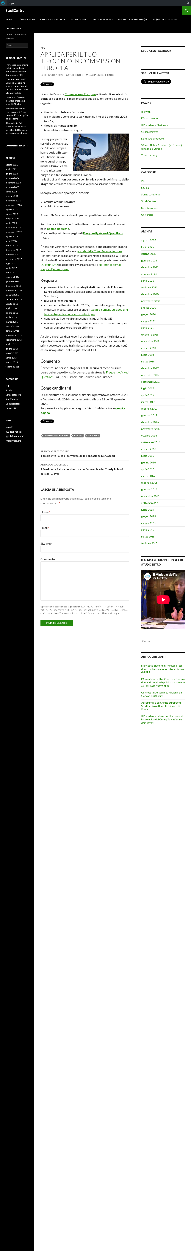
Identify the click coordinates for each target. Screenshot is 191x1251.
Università (147, 214)
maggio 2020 (148, 321)
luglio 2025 (147, 247)
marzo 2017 (148, 401)
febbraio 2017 (149, 408)
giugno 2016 (148, 462)
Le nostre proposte (102, 19)
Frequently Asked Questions (103, 233)
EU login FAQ (49, 264)
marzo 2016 (148, 475)
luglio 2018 (147, 354)
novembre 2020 (150, 300)
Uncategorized (149, 207)
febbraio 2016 (149, 482)
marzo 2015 (148, 536)
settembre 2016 (150, 442)
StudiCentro (15, 10)
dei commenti (15, 436)
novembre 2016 (150, 428)
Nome (45, 512)
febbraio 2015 (149, 543)
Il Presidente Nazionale (52, 19)
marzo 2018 (148, 361)
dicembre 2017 (150, 368)
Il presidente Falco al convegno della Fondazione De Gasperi (77, 453)
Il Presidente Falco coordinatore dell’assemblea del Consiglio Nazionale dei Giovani (83, 469)
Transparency (13, 28)
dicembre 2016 (150, 422)
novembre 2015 (150, 496)
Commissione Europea (80, 94)
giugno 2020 (148, 314)
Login (11, 3)
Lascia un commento (101, 75)
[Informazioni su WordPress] (3, 3)
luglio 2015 (147, 509)
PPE (42, 47)
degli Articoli (14, 431)
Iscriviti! (10, 19)
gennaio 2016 (149, 489)
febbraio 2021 (149, 287)
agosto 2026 (148, 240)
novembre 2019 (150, 341)
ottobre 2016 (149, 435)
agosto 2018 (148, 348)
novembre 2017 (150, 374)
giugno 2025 (148, 253)
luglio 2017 (147, 388)
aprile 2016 (147, 469)
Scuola (145, 187)
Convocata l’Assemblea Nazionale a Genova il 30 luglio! (161, 694)
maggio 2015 (148, 523)
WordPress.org (13, 440)
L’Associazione (27, 19)
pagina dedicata (58, 228)
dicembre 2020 (150, 294)
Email (44, 527)
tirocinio (93, 435)
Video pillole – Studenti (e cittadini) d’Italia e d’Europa (147, 19)
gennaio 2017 (149, 415)
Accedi (9, 427)
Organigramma (78, 19)
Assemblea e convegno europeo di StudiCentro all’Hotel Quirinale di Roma (161, 706)
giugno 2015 (148, 516)
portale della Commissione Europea (99, 251)
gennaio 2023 (149, 273)
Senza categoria (150, 194)
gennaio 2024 (149, 260)
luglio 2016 (147, 455)
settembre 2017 (150, 381)
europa (78, 435)
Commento (47, 559)
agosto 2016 (148, 449)
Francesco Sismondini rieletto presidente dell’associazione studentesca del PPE (162, 669)
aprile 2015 (147, 529)
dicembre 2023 (150, 267)
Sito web (46, 543)
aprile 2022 (147, 280)
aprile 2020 (147, 327)
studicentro (75, 75)
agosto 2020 (148, 307)
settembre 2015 (150, 502)
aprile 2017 (147, 395)
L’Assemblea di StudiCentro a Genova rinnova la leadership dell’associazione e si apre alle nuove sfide (163, 682)
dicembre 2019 (150, 334)
